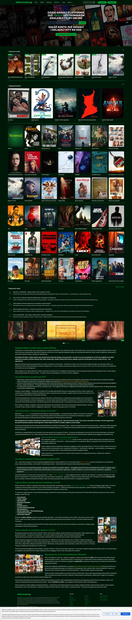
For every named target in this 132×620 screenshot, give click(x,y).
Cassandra (111, 255)
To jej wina (60, 281)
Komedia (86, 596)
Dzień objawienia (45, 77)
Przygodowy (87, 601)
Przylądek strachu (46, 255)
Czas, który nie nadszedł (31, 174)
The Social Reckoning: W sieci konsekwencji (18, 174)
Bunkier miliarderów (46, 281)
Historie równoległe (113, 148)
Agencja (43, 228)
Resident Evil (78, 148)
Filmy (36, 2)
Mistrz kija (10, 281)
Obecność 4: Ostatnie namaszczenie (87, 120)
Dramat (71, 601)
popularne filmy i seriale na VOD (79, 485)
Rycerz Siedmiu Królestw (81, 228)
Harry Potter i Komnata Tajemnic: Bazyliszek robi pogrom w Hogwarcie (34, 298)
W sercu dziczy (95, 148)
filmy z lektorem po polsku (64, 439)
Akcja (70, 596)
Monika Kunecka (103, 597)
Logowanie (102, 2)
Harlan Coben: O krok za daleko (116, 281)
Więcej (69, 2)
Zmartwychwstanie (96, 77)
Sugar (26, 228)
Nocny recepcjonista (97, 281)
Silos (9, 228)
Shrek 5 (9, 148)
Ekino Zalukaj (25, 597)
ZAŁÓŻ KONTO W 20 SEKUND (66, 34)
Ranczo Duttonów (96, 255)
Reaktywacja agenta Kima (115, 228)
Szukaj (82, 22)
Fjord (59, 148)
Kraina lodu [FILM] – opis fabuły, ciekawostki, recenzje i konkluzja (32, 315)
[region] (66, 613)
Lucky (76, 255)
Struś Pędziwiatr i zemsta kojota (116, 174)
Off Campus (61, 255)
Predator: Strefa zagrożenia (62, 120)
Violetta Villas (61, 200)
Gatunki (56, 2)
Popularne (49, 2)
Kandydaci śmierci (96, 174)
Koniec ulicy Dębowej (30, 77)
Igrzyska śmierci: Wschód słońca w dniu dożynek (69, 77)
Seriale (42, 2)
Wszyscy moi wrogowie (114, 200)
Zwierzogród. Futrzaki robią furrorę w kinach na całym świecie (32, 303)
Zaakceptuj (125, 613)
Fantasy (71, 605)
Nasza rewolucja (79, 200)
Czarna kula (61, 174)
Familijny (71, 603)
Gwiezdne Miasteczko (97, 228)
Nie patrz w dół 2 (113, 77)
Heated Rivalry (78, 281)
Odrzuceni (27, 281)
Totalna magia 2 (45, 174)
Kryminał (86, 597)
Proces (26, 148)
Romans (86, 603)
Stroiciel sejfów (28, 200)
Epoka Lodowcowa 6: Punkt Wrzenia (50, 200)
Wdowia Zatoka (11, 255)
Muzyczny (87, 599)
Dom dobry (10, 120)
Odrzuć (116, 613)
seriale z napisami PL (59, 475)
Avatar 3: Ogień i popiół (107, 120)
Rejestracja (112, 2)
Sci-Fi (86, 605)
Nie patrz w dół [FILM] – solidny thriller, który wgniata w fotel (31, 292)
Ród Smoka (61, 228)
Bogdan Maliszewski (104, 596)
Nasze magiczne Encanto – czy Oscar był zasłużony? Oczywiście (32, 309)
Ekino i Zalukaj (26, 414)
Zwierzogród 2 (34, 120)
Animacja (71, 597)
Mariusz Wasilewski (104, 599)
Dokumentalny (72, 599)
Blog (64, 2)
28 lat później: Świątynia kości (15, 77)
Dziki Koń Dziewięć (79, 77)
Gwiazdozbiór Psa (46, 148)
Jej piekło (77, 174)
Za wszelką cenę (28, 255)
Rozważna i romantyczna (98, 200)
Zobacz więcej (120, 287)
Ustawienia (107, 613)
